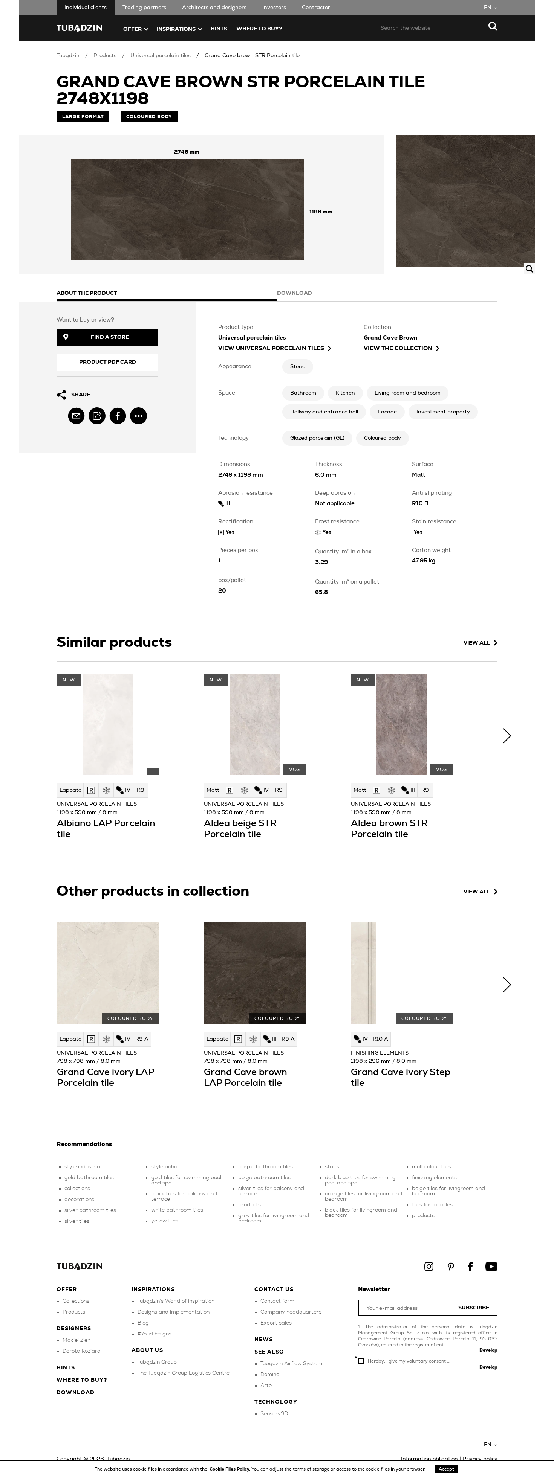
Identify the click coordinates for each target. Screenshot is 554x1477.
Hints (219, 29)
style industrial (82, 1166)
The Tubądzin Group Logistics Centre (184, 1373)
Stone (297, 366)
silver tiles (76, 1221)
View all (477, 643)
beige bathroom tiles (264, 1177)
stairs (332, 1166)
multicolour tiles (431, 1166)
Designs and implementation (174, 1312)
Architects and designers (214, 7)
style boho (164, 1166)
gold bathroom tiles (89, 1177)
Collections (76, 1301)
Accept (446, 1469)
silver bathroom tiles (90, 1210)
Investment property (443, 412)
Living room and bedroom (408, 393)
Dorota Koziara (82, 1351)
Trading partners (144, 7)
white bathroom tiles (177, 1210)
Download (76, 1392)
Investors (274, 7)
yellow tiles (164, 1221)
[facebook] (117, 415)
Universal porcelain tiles (160, 55)
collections (77, 1188)
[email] (76, 415)
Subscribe (473, 1308)
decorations (79, 1199)
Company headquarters (290, 1312)
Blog (143, 1323)
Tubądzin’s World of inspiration (176, 1301)
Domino (269, 1374)
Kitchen (345, 393)
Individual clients (85, 7)
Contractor (316, 7)
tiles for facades (432, 1204)
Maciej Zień (76, 1340)
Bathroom (303, 393)
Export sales (276, 1323)
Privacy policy (479, 1459)
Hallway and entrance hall (324, 412)
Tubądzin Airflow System (291, 1363)
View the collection (398, 348)
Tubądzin (68, 55)
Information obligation (429, 1459)
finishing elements (434, 1177)
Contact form (277, 1301)
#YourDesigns (154, 1334)
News (263, 1339)
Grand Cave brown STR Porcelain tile (252, 55)
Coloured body (382, 438)
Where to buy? (259, 29)
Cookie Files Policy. (230, 1469)
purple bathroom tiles (265, 1166)
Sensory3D (274, 1413)
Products (104, 55)
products (249, 1204)
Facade (387, 412)
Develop (488, 1350)
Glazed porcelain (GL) (317, 438)
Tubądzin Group (157, 1362)
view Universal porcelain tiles (271, 348)
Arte (266, 1385)
